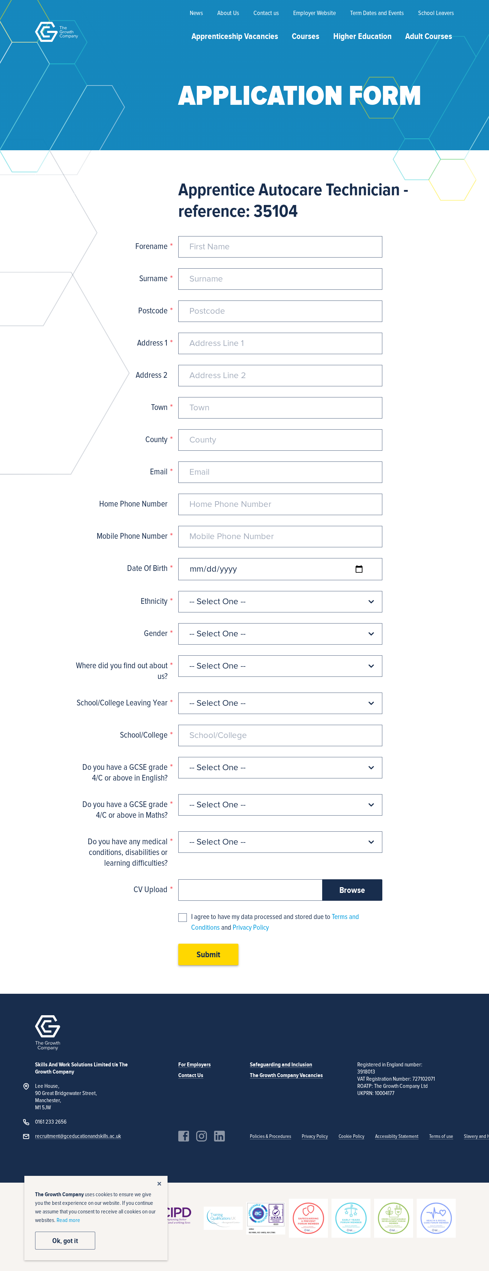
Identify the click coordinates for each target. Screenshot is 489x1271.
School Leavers (436, 13)
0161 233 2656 (51, 1122)
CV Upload (151, 889)
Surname (153, 278)
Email (159, 472)
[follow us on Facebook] (183, 1136)
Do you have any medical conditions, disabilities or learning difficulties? (128, 852)
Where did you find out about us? (122, 671)
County (156, 439)
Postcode (153, 311)
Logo (56, 31)
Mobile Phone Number (132, 536)
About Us (228, 13)
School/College (144, 735)
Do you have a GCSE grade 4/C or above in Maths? (125, 810)
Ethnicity (154, 601)
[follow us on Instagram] (201, 1136)
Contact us (266, 13)
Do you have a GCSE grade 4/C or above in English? (125, 772)
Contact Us (190, 1075)
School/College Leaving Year (122, 703)
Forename (151, 246)
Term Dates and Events (377, 13)
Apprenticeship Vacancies (235, 36)
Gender (156, 633)
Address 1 (152, 343)
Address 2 (152, 375)
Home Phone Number (133, 504)
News (196, 13)
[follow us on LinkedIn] (219, 1136)
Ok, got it (65, 1241)
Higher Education (362, 36)
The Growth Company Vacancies (286, 1075)
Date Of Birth (147, 568)
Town (159, 407)
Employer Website (314, 13)
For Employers (194, 1064)
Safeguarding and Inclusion (281, 1064)
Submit (208, 954)
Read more (68, 1220)
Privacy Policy (251, 927)
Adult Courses (428, 36)
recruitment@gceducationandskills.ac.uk (78, 1136)
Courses (305, 36)
